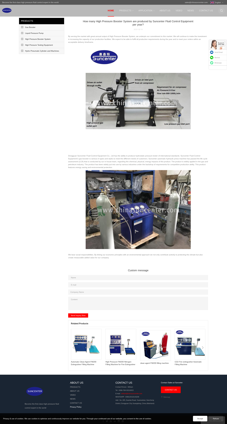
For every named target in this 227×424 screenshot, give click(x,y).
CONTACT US (171, 390)
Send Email (218, 52)
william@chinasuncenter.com (131, 394)
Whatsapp (218, 63)
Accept (200, 419)
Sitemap (166, 397)
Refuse (216, 419)
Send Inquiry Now (78, 315)
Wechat (217, 58)
